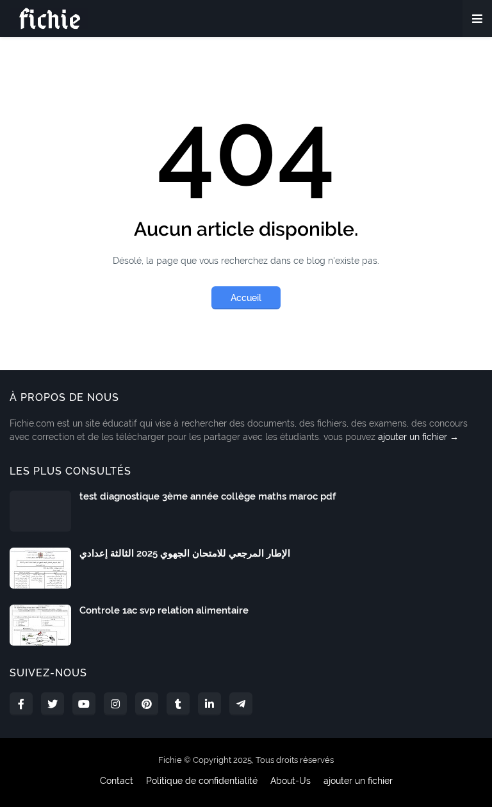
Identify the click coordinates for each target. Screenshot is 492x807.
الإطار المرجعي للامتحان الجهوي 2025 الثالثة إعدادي (184, 553)
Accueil (246, 298)
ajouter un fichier (358, 781)
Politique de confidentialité (202, 781)
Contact (116, 781)
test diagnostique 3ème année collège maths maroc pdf (207, 496)
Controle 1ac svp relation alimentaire (164, 610)
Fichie (170, 760)
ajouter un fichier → (418, 437)
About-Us (290, 781)
